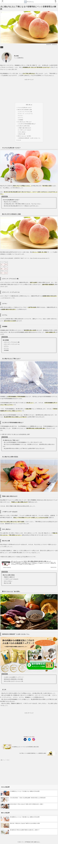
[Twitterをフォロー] (29, 739)
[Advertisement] (29, 90)
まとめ (19, 140)
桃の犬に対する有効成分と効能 (25, 109)
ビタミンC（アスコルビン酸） (26, 111)
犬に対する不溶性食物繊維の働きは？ (27, 123)
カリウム (21, 117)
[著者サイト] (25, 739)
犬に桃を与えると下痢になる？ (25, 121)
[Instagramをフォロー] (33, 739)
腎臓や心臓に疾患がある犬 (25, 127)
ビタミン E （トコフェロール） (26, 113)
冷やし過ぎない (22, 132)
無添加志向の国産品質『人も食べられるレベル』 (30, 138)
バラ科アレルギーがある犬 (25, 129)
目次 (27, 104)
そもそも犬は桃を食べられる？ (25, 107)
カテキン (21, 115)
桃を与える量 (22, 134)
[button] (53, 403)
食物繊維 (21, 119)
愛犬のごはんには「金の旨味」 (25, 136)
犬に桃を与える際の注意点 (24, 125)
